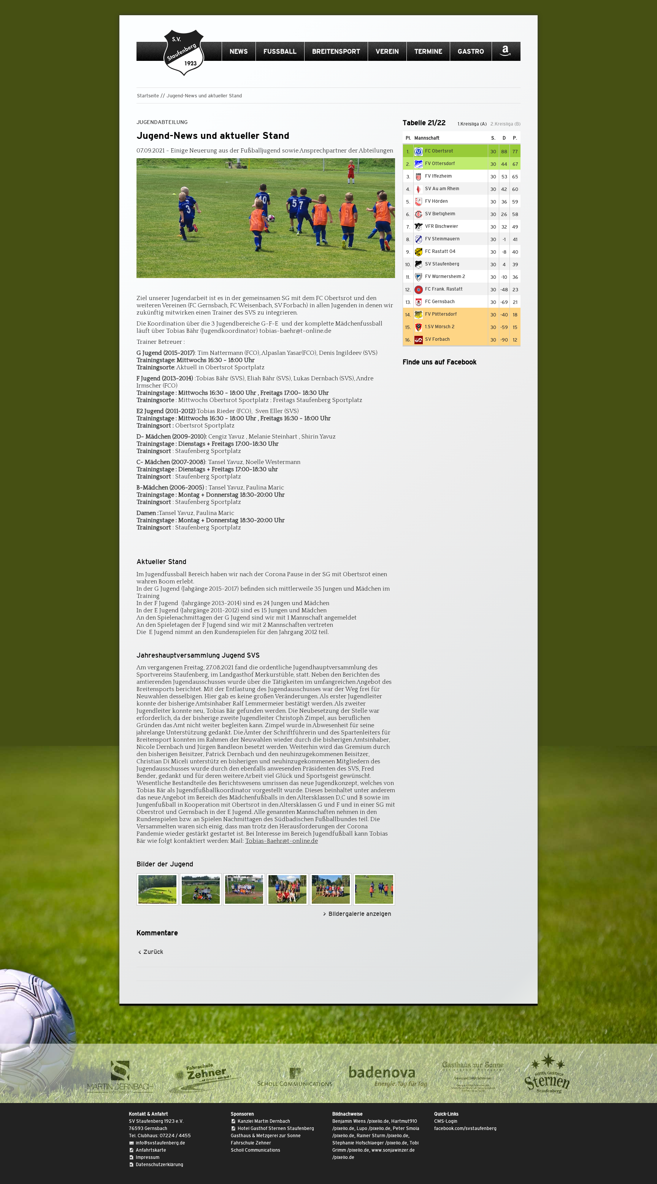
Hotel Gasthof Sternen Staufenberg (276, 1128)
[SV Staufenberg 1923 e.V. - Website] (184, 53)
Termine (428, 51)
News (239, 51)
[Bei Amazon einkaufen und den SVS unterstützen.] (505, 54)
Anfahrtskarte (151, 1150)
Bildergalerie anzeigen (359, 914)
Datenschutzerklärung (159, 1164)
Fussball (280, 51)
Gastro (471, 51)
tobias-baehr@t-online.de (295, 330)
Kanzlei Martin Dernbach (264, 1121)
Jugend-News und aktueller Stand (204, 96)
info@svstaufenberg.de (160, 1143)
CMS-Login (445, 1121)
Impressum (147, 1157)
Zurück (153, 952)
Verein (387, 51)
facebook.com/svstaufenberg (465, 1128)
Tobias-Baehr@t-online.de (281, 841)
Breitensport (336, 51)
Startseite (148, 96)
